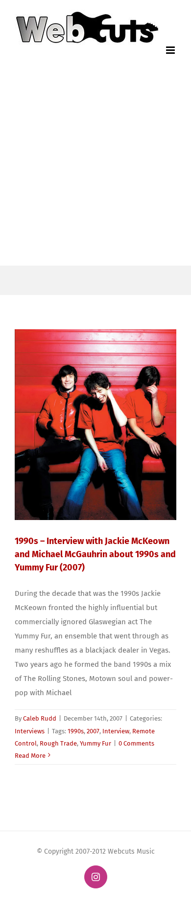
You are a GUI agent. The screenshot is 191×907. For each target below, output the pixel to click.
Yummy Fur (95, 743)
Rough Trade (58, 743)
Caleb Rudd (39, 718)
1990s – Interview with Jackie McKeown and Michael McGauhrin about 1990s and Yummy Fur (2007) (95, 554)
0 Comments (136, 743)
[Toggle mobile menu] (171, 50)
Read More (30, 755)
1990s (76, 731)
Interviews (30, 731)
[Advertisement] (95, 165)
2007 (93, 731)
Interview (115, 731)
